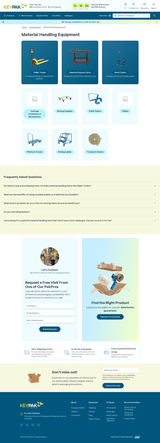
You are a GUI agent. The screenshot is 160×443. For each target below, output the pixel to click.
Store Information (132, 402)
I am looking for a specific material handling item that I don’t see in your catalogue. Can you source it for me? (58, 220)
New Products (112, 415)
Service (92, 412)
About (73, 402)
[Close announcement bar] (156, 22)
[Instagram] (38, 424)
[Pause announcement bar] (3, 22)
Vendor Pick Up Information (130, 408)
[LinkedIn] (21, 424)
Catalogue (110, 412)
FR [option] (125, 8)
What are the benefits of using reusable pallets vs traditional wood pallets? (41, 194)
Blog (90, 415)
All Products (111, 408)
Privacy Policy (129, 419)
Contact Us (75, 415)
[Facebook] (27, 424)
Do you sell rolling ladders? (17, 212)
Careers (74, 412)
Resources (93, 402)
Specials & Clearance (110, 420)
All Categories (35, 27)
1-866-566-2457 (36, 5)
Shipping (92, 408)
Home (24, 27)
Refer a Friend (94, 419)
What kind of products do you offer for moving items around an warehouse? (42, 203)
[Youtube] (32, 424)
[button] (9, 15)
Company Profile (77, 408)
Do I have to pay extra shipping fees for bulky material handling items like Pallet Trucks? (47, 185)
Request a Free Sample (110, 317)
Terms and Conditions (128, 414)
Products (110, 402)
